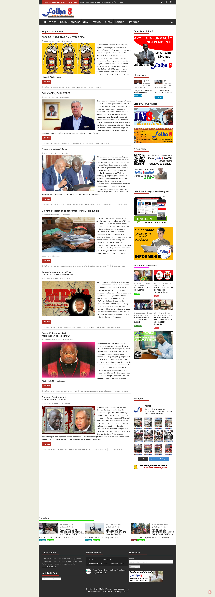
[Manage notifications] (210, 592)
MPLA (85, 266)
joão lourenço (65, 391)
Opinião (86, 22)
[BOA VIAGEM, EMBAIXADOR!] (68, 101)
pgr (69, 87)
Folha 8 (134, 540)
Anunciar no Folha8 (117, 564)
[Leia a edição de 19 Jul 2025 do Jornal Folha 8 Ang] (148, 449)
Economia (97, 22)
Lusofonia (119, 22)
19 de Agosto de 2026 (161, 524)
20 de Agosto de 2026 (115, 524)
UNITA (107, 266)
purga (94, 327)
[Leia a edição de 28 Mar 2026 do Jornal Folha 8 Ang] (138, 423)
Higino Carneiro (84, 205)
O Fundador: (97, 564)
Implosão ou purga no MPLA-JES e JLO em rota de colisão (57, 273)
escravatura (72, 266)
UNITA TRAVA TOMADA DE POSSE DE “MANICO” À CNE (163, 290)
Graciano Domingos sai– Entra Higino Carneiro (54, 398)
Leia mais (46, 82)
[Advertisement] (132, 12)
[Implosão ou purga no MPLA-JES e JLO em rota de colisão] (68, 282)
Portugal (82, 143)
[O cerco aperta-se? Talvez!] (68, 157)
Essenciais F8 (91, 559)
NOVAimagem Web (120, 591)
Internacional (133, 22)
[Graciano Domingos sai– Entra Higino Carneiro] (68, 407)
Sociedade (75, 22)
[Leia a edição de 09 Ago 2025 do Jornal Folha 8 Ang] (158, 436)
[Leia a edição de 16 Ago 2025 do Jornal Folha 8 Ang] (148, 436)
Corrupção (56, 391)
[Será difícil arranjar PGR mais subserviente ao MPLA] (68, 343)
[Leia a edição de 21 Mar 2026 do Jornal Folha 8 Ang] (148, 423)
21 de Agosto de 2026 (69, 524)
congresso (56, 266)
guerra (70, 327)
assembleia (56, 205)
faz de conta (57, 87)
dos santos (63, 266)
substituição (82, 87)
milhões (92, 205)
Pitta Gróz (74, 87)
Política (52, 22)
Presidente (87, 327)
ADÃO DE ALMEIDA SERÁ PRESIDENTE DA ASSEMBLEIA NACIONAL (163, 320)
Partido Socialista (73, 143)
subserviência (98, 391)
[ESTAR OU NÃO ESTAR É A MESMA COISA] (68, 45)
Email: (131, 558)
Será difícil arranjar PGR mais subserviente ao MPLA (56, 334)
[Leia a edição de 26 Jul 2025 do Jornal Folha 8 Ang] (138, 449)
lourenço (76, 327)
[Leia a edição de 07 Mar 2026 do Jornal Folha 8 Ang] (168, 423)
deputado (69, 205)
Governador (64, 449)
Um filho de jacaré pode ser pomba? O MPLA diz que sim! (71, 210)
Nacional (64, 22)
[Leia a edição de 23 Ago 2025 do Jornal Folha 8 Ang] (138, 436)
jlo (82, 266)
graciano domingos (75, 449)
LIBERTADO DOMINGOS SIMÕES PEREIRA (143, 92)
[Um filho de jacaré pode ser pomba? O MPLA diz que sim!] (68, 218)
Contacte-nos (106, 559)
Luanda (95, 449)
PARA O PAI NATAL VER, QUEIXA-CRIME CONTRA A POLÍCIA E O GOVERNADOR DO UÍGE (94, 2)
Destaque (47, 449)
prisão (101, 205)
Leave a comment (96, 87)
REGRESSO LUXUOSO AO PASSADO (142, 289)
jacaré (79, 266)
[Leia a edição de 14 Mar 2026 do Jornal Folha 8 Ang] (158, 423)
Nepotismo (92, 266)
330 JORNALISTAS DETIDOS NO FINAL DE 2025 (163, 92)
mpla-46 (64, 143)
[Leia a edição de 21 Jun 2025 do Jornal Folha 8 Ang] (168, 449)
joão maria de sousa (77, 391)
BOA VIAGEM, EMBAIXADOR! (56, 93)
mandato (87, 391)
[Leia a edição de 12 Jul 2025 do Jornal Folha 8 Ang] (158, 449)
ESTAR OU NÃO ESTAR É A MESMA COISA (63, 37)
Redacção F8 (68, 41)
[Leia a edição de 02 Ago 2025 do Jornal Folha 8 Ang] (168, 436)
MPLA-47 (64, 87)
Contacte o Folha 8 (49, 566)
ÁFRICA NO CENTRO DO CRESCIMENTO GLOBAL (142, 319)
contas (63, 205)
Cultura (108, 22)
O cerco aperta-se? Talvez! (55, 149)
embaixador (57, 143)
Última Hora (138, 95)
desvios (75, 205)
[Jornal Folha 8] (44, 22)
